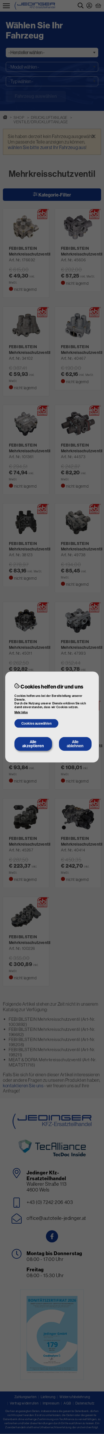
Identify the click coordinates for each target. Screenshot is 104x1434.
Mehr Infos (21, 712)
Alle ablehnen (75, 743)
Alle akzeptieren (33, 743)
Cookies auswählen (36, 723)
